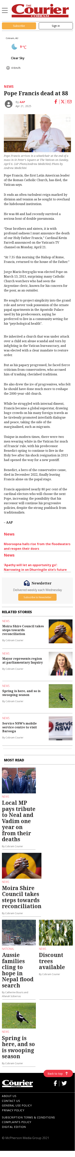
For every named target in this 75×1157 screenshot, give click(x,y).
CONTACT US (11, 1101)
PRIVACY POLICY (13, 1110)
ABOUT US (9, 1096)
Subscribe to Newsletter (37, 597)
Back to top (55, 1073)
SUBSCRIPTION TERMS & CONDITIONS (28, 1117)
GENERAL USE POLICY (17, 1105)
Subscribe (19, 26)
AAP (22, 102)
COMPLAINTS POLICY (16, 1122)
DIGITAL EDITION (14, 1127)
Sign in (56, 26)
